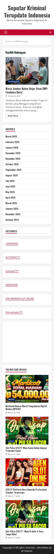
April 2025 (11, 197)
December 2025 (13, 153)
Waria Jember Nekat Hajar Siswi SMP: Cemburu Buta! (27, 71)
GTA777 (11, 441)
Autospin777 (12, 271)
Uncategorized (13, 81)
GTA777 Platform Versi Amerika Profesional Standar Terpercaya (27, 472)
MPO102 (11, 399)
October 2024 (12, 219)
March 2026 (11, 136)
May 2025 (10, 192)
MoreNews (43, 547)
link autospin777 (14, 312)
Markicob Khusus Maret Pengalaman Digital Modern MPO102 (27, 389)
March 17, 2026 (14, 496)
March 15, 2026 (14, 538)
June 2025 (10, 186)
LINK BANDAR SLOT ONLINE (20, 298)
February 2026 (12, 142)
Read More (14, 116)
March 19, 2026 (14, 454)
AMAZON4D (12, 284)
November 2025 (13, 158)
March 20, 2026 (14, 412)
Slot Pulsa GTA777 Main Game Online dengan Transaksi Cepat (27, 430)
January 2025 (12, 208)
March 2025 (11, 203)
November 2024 (13, 214)
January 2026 (12, 147)
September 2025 (13, 169)
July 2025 (10, 181)
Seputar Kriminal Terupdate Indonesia (27, 11)
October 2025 (12, 164)
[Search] (50, 32)
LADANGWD (12, 243)
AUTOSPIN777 (13, 257)
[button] (6, 32)
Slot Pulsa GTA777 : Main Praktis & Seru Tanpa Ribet (27, 514)
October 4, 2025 (14, 96)
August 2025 (12, 175)
